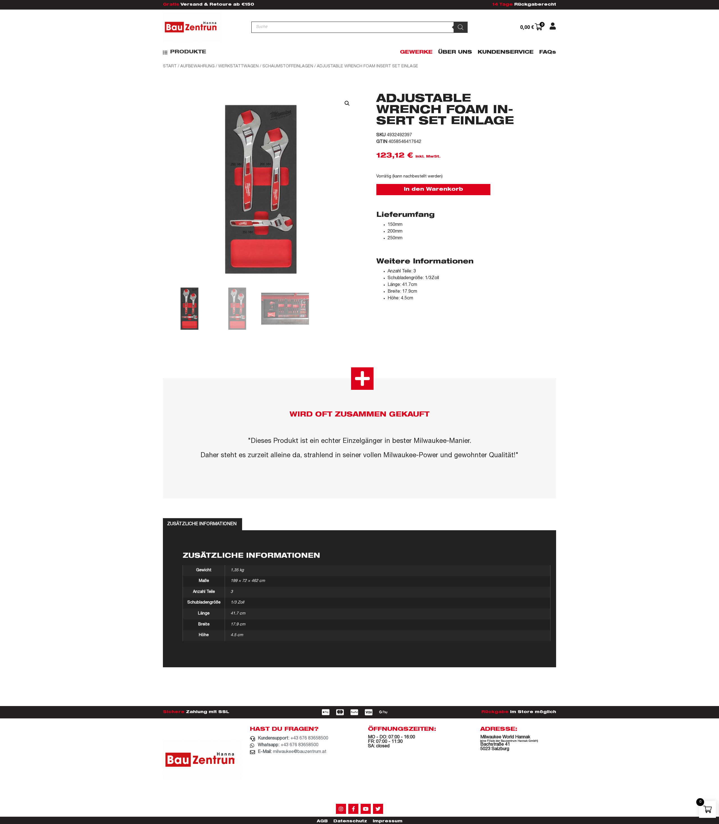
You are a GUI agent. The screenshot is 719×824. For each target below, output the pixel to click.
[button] (184, 52)
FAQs (547, 52)
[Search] (461, 27)
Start (170, 66)
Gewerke (416, 52)
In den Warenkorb (433, 189)
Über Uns (455, 52)
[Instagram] (341, 809)
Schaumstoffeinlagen (287, 66)
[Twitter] (378, 809)
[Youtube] (366, 809)
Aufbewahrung (197, 66)
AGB (322, 821)
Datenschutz (350, 821)
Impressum (387, 821)
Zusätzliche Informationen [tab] (201, 524)
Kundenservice (506, 52)
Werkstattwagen (238, 66)
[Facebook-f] (353, 809)
